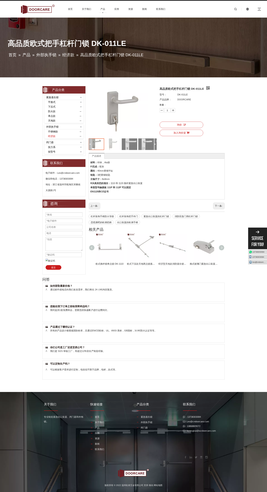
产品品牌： (165, 99)
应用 (116, 9)
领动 (151, 485)
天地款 (51, 120)
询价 (179, 124)
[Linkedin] (190, 457)
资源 (130, 9)
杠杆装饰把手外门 (128, 216)
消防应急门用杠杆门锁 (186, 216)
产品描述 (96, 156)
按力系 (51, 147)
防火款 (51, 111)
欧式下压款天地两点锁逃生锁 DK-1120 (141, 263)
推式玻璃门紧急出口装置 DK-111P (204, 263)
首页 (70, 9)
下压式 (51, 106)
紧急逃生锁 (52, 97)
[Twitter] (195, 457)
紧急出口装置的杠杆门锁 (156, 216)
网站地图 (158, 485)
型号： (163, 94)
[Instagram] (206, 457)
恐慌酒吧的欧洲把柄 (101, 222)
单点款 (51, 116)
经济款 (51, 136)
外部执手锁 (52, 126)
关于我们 (86, 9)
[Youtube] (201, 457)
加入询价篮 (180, 132)
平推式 (51, 102)
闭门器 (50, 142)
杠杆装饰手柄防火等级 (102, 216)
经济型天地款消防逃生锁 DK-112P (172, 263)
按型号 (51, 151)
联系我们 (160, 9)
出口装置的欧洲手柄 (127, 222)
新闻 (144, 9)
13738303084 (258, 252)
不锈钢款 (53, 131)
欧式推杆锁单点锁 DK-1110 (109, 263)
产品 (102, 9)
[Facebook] (185, 457)
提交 (53, 267)
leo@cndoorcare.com (259, 262)
